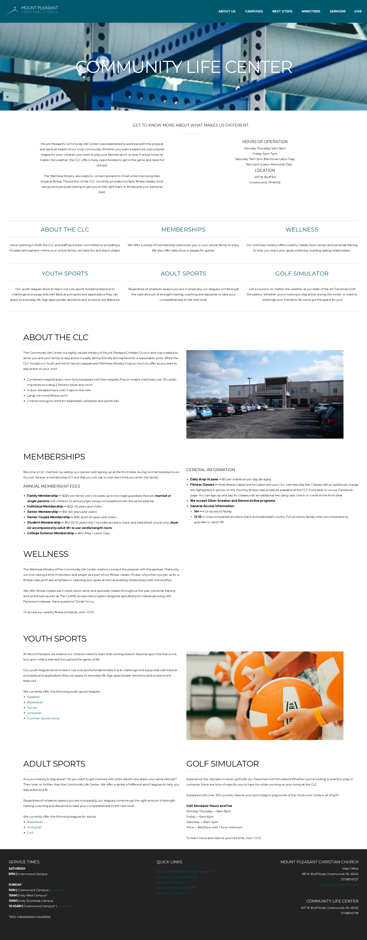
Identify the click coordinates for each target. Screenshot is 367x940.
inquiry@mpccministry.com (339, 884)
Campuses (254, 11)
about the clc (65, 229)
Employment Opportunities (176, 887)
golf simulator (302, 273)
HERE (90, 612)
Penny (89, 601)
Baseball (33, 697)
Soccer (32, 707)
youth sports (65, 273)
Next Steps (282, 11)
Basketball (35, 702)
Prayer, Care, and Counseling (177, 877)
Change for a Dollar (171, 882)
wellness (302, 229)
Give (358, 11)
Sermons (338, 11)
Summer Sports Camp (43, 718)
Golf (30, 832)
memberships (183, 229)
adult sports (183, 273)
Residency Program (171, 893)
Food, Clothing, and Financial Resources (185, 871)
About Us (227, 11)
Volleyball (34, 713)
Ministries (311, 11)
